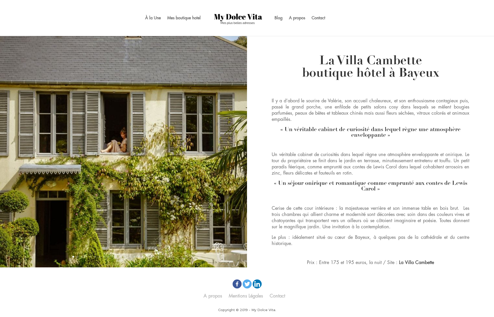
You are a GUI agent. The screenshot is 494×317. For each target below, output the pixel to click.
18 (147, 257)
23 (169, 257)
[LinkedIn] (257, 283)
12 (121, 257)
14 (130, 257)
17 (143, 257)
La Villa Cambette (416, 262)
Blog (279, 18)
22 (165, 257)
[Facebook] (237, 283)
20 (156, 257)
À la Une (153, 18)
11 (117, 257)
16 (139, 257)
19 (152, 257)
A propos (297, 18)
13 (126, 257)
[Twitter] (247, 283)
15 (134, 257)
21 (161, 257)
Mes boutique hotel (184, 18)
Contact (318, 18)
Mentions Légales (246, 296)
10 (112, 257)
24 (174, 257)
